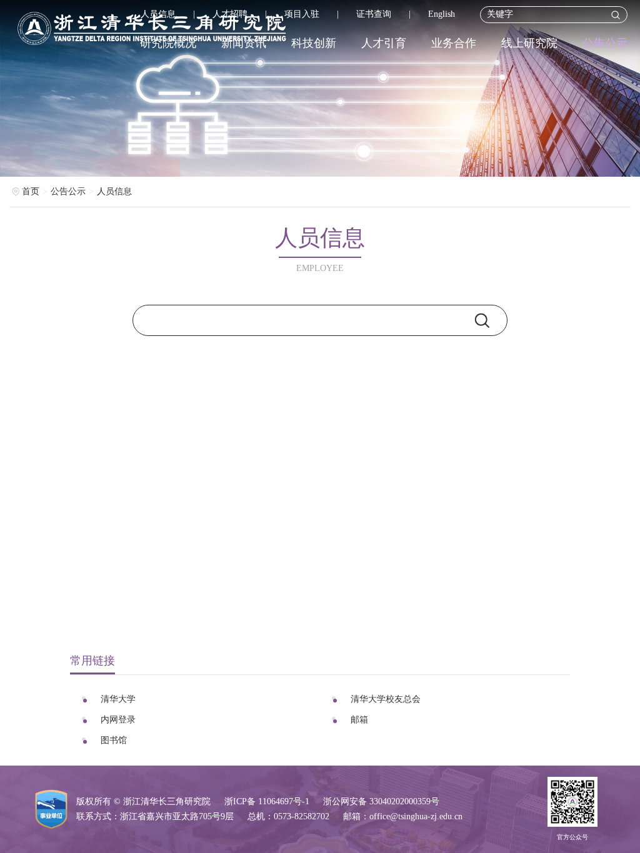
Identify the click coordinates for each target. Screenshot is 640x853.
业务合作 (453, 43)
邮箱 (359, 719)
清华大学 (118, 699)
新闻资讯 (243, 43)
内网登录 (118, 719)
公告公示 (605, 43)
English (441, 14)
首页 (30, 191)
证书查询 (373, 14)
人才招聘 (230, 14)
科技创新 (313, 43)
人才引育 (383, 43)
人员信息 (158, 14)
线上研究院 (529, 43)
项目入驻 (301, 14)
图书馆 (114, 740)
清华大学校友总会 (386, 699)
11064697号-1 (283, 801)
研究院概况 (168, 43)
